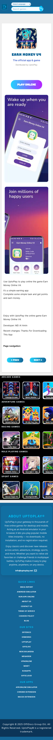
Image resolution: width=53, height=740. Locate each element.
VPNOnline (26, 661)
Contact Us (26, 606)
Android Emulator (26, 591)
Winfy (27, 666)
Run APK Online (26, 596)
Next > (38, 360)
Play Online (26, 84)
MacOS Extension (26, 697)
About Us (26, 601)
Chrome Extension (26, 692)
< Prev (15, 360)
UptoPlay (26, 642)
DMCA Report (26, 587)
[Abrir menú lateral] (4, 7)
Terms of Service (26, 611)
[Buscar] (41, 8)
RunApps (26, 671)
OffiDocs (26, 632)
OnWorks (26, 637)
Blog (26, 620)
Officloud (26, 675)
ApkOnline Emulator (26, 687)
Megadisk (26, 656)
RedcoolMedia (26, 651)
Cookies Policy (26, 616)
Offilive (26, 646)
